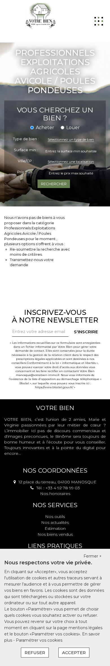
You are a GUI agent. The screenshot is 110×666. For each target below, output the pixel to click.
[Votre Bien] (40, 15)
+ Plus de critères (55, 191)
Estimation (55, 528)
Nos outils (55, 516)
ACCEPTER (74, 652)
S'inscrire (86, 331)
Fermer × (92, 556)
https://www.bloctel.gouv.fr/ (54, 387)
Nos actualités (55, 522)
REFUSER (35, 652)
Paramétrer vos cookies (39, 640)
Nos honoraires (55, 493)
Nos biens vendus (55, 534)
